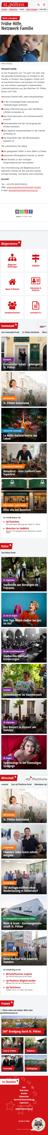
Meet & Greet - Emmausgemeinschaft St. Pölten (22, 925)
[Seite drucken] (17, 212)
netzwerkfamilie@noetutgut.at (23, 190)
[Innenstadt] (12, 1061)
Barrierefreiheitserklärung (24, 1099)
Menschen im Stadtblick (17, 528)
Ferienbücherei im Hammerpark (22, 694)
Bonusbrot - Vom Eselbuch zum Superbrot (22, 473)
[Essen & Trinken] (12, 1043)
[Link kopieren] (26, 212)
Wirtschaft (7, 777)
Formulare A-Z (35, 313)
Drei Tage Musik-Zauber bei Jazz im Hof (22, 622)
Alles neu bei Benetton (17, 509)
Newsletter (24, 1090)
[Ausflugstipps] (36, 1061)
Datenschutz (24, 1096)
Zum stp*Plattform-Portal (21, 784)
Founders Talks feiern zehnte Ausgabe (20, 853)
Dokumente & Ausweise (35, 289)
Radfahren (31, 1051)
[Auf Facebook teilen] (31, 212)
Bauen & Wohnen (12, 289)
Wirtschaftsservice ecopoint (19, 974)
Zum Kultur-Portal (8, 553)
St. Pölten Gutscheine (30, 332)
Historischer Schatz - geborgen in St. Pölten (23, 366)
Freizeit (5, 1003)
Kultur (5, 546)
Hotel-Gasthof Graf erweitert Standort (20, 960)
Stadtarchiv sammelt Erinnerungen (15, 657)
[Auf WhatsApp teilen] (22, 212)
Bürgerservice (9, 243)
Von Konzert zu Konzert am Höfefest (19, 728)
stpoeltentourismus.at (8, 1013)
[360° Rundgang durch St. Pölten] (24, 1024)
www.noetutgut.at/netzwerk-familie (24, 187)
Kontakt (24, 1093)
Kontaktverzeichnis (12, 313)
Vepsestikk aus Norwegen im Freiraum (20, 586)
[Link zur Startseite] (14, 4)
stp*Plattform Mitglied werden (21, 981)
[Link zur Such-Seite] (38, 4)
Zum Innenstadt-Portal (10, 332)
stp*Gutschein (12, 522)
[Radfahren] (36, 1043)
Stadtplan (35, 266)
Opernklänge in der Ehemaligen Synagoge (22, 764)
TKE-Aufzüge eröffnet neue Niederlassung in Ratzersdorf (20, 889)
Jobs (24, 1087)
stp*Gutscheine (13, 987)
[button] (37, 1124)
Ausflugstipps (32, 1069)
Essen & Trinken (9, 1051)
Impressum (24, 1103)
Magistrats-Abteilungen (12, 266)
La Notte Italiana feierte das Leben (20, 437)
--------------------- (24, 1105)
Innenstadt (7, 325)
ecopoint (4, 784)
